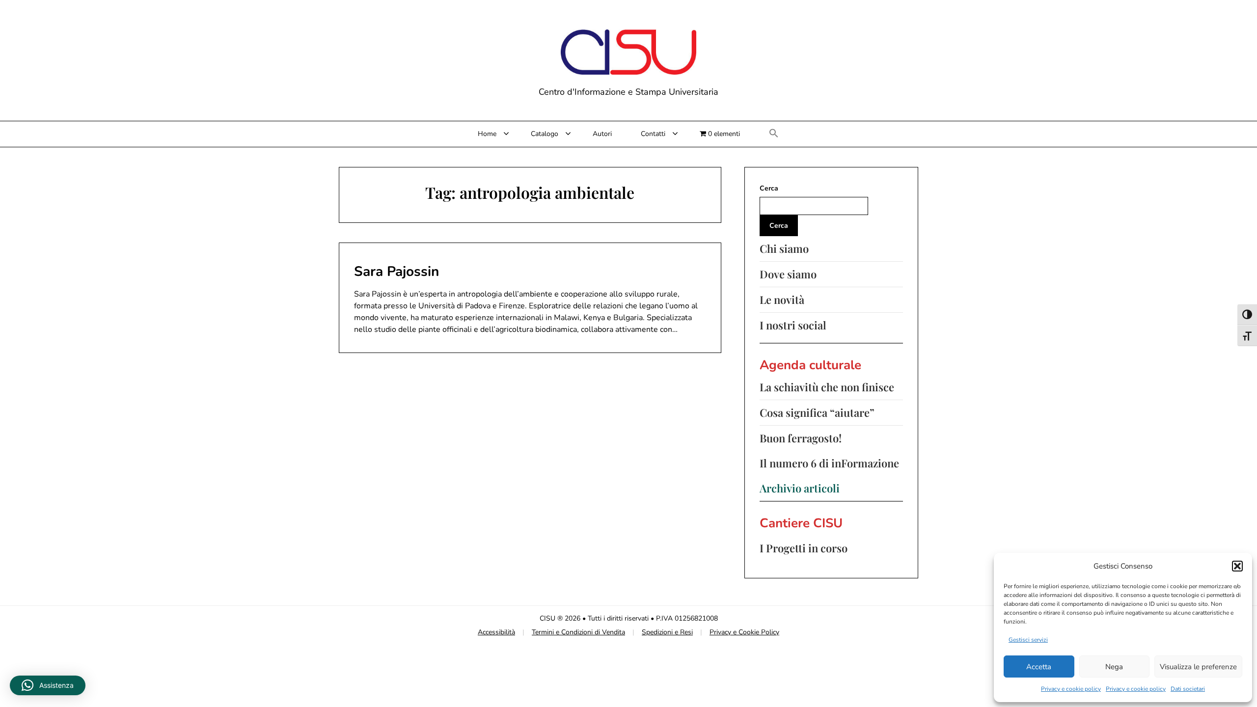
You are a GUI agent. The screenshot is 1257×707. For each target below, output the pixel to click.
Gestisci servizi (1028, 640)
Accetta (1038, 667)
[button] (1237, 566)
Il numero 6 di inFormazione (829, 463)
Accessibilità (496, 632)
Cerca (769, 188)
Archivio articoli (800, 488)
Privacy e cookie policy (1071, 689)
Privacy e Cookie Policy (744, 632)
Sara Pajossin (396, 271)
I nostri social (793, 325)
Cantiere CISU (801, 523)
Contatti (653, 133)
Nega (1114, 667)
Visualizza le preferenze (1198, 667)
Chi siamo (784, 248)
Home (487, 133)
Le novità (782, 299)
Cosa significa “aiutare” (817, 412)
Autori (602, 133)
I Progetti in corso (803, 548)
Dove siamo (788, 274)
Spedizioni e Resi (667, 632)
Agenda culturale (810, 365)
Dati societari (1188, 689)
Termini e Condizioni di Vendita (578, 632)
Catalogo (544, 133)
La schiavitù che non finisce (827, 387)
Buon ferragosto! (801, 438)
